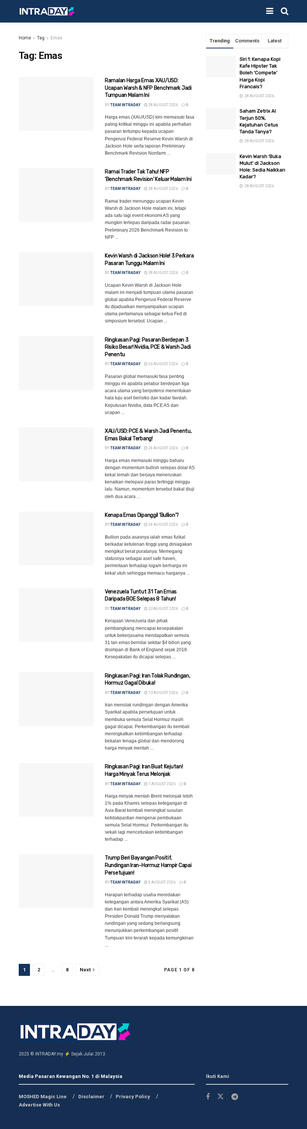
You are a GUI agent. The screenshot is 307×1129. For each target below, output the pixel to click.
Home (25, 38)
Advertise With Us (39, 1105)
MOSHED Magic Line (43, 1096)
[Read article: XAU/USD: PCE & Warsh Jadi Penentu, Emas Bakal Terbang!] (56, 454)
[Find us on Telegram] (234, 1097)
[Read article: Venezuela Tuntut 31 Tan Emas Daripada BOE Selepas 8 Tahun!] (56, 615)
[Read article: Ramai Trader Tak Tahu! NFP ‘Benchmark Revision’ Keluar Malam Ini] (56, 195)
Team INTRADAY (125, 105)
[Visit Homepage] (47, 11)
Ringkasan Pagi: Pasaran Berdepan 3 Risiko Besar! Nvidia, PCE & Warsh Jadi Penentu (148, 347)
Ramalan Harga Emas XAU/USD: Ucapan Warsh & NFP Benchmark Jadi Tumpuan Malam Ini (148, 87)
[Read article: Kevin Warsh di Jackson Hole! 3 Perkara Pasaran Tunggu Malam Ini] (56, 279)
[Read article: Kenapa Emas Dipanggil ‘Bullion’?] (56, 538)
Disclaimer (91, 1096)
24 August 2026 (163, 448)
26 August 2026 (163, 364)
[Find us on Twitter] (220, 1096)
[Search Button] (284, 11)
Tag (41, 38)
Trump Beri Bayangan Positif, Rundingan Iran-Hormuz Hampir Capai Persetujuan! (148, 865)
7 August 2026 (162, 784)
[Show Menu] (269, 11)
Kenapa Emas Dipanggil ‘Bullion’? (142, 515)
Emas (57, 38)
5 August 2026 (162, 882)
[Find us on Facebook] (208, 1097)
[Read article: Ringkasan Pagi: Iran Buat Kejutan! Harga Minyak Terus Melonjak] (56, 790)
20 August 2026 (163, 609)
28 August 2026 (163, 105)
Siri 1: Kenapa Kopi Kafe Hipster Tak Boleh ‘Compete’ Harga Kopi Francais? (260, 72)
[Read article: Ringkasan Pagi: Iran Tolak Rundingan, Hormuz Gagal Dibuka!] (56, 699)
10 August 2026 (163, 693)
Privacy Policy (133, 1096)
